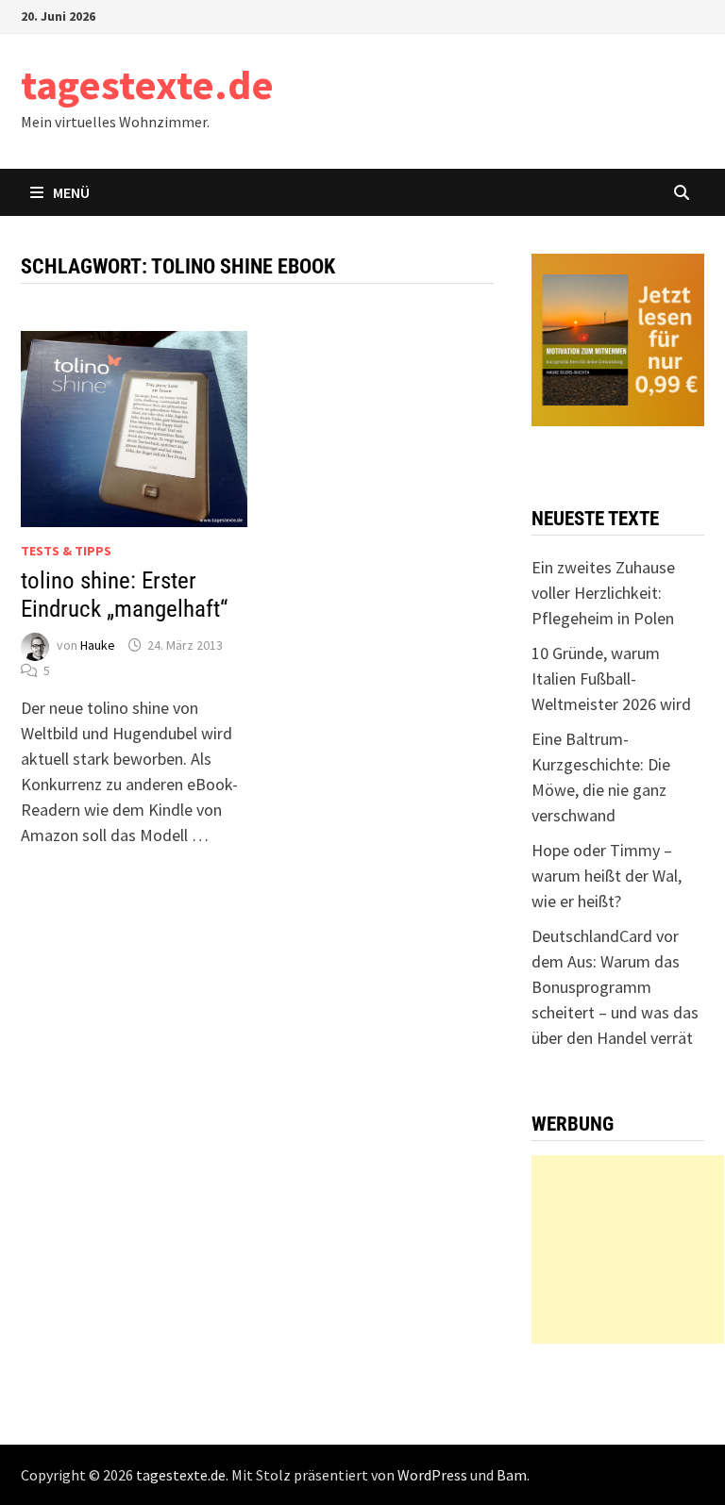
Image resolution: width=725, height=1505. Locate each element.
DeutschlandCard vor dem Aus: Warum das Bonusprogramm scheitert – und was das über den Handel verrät (615, 987)
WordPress (432, 1474)
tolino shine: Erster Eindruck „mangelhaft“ (124, 594)
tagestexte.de (147, 84)
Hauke (97, 645)
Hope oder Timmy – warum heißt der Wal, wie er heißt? (606, 875)
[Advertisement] (627, 1249)
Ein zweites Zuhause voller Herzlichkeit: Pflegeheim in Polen (603, 592)
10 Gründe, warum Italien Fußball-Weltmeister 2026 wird (611, 678)
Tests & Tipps (66, 550)
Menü (71, 192)
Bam (512, 1474)
